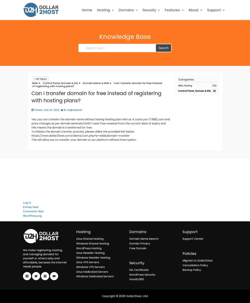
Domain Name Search (144, 239)
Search (164, 48)
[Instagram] (45, 276)
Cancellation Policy (195, 265)
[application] (112, 10)
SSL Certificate (32, 172)
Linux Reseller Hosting (90, 253)
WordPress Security (36, 176)
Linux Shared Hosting (89, 239)
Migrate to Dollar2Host (197, 261)
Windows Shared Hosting (92, 243)
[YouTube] (54, 276)
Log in (27, 202)
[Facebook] (27, 276)
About (193, 10)
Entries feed (30, 207)
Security (149, 10)
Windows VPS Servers (90, 267)
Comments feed (33, 211)
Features (172, 10)
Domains (126, 10)
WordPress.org (32, 215)
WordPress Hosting (89, 248)
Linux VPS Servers (87, 262)
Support (214, 10)
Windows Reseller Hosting (93, 258)
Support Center (193, 239)
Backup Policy (191, 270)
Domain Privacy (139, 243)
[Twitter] (36, 276)
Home (87, 10)
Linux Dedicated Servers (92, 272)
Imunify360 (30, 181)
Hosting (103, 10)
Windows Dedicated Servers (95, 276)
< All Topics (40, 78)
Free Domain (137, 248)
